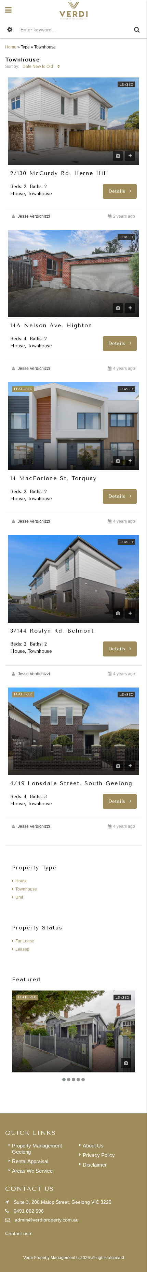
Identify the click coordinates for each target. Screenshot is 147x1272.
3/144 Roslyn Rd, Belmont (52, 631)
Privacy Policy (99, 1155)
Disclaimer (95, 1165)
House (21, 881)
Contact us (17, 1233)
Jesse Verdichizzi (34, 216)
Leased (126, 85)
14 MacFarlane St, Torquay (53, 478)
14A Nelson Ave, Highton (51, 325)
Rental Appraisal (30, 1161)
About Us (93, 1145)
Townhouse (26, 889)
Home (10, 47)
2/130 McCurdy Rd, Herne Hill (59, 173)
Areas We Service (32, 1171)
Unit (19, 897)
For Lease (24, 941)
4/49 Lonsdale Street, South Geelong (71, 783)
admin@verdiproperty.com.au (47, 1220)
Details (117, 191)
